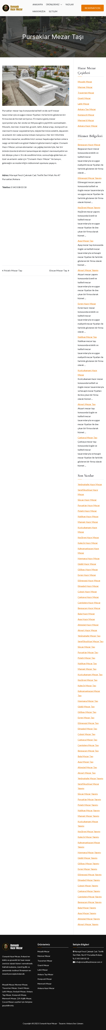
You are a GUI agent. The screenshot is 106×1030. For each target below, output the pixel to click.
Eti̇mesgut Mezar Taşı (88, 723)
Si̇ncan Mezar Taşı (58, 270)
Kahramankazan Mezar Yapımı (89, 844)
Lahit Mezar (83, 103)
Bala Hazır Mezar (86, 613)
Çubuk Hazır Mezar (87, 591)
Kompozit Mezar (86, 114)
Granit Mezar (84, 98)
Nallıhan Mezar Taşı (87, 337)
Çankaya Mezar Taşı (87, 437)
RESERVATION (92, 8)
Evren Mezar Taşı (86, 717)
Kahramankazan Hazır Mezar (88, 550)
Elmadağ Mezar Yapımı (89, 880)
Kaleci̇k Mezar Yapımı (88, 837)
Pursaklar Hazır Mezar (89, 505)
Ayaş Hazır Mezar (86, 619)
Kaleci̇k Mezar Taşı (87, 685)
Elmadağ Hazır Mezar (88, 586)
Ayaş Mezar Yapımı (87, 913)
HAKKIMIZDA (39, 11)
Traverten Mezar (86, 92)
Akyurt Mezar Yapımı (88, 270)
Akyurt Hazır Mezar (87, 630)
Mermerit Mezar (86, 120)
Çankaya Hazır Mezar (88, 597)
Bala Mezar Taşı (85, 756)
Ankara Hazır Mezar (88, 125)
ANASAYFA (38, 4)
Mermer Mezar (85, 87)
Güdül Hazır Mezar (87, 564)
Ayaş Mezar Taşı (85, 240)
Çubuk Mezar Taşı (86, 734)
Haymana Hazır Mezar (89, 558)
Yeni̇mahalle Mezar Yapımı (90, 778)
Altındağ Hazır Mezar (88, 624)
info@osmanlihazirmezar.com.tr (88, 962)
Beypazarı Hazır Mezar (89, 144)
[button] (60, 4)
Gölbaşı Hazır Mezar (88, 569)
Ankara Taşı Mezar (87, 109)
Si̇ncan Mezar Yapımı (88, 793)
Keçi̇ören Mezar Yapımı (89, 207)
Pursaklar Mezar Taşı (88, 652)
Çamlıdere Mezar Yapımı (90, 896)
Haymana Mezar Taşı (88, 701)
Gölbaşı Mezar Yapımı (88, 863)
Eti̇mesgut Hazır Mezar (89, 580)
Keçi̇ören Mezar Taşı (87, 680)
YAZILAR (69, 4)
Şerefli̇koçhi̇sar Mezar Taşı (90, 641)
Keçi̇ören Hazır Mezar (88, 537)
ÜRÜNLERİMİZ (52, 4)
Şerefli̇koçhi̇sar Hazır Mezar (88, 492)
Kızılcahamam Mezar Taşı (90, 674)
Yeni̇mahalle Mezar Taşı (89, 635)
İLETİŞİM (53, 11)
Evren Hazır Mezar (87, 303)
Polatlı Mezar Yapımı (88, 805)
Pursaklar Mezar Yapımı (89, 799)
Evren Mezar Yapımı (87, 869)
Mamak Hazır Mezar (88, 522)
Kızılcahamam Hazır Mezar (87, 372)
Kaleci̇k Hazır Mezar (88, 543)
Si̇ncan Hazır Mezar (87, 499)
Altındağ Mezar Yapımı (89, 918)
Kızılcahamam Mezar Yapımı (88, 823)
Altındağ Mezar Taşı (87, 767)
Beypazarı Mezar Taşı (88, 750)
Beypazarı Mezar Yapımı (90, 902)
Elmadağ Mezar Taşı (87, 728)
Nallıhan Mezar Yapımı (89, 810)
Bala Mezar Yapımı (87, 907)
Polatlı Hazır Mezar (87, 511)
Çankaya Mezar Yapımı (89, 891)
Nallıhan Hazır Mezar (88, 516)
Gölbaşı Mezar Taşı (87, 712)
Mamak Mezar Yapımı (88, 816)
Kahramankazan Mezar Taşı (89, 693)
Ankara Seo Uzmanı (74, 1023)
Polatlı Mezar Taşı (13, 270)
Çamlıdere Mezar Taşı (88, 745)
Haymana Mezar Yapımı (89, 852)
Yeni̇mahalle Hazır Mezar (90, 484)
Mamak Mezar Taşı (87, 669)
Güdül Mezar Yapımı (87, 858)
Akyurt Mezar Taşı (87, 404)
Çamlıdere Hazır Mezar (89, 602)
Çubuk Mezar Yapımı (88, 885)
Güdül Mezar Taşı (86, 706)
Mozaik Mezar (85, 81)
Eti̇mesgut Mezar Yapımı (90, 178)
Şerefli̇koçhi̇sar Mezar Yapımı (88, 786)
